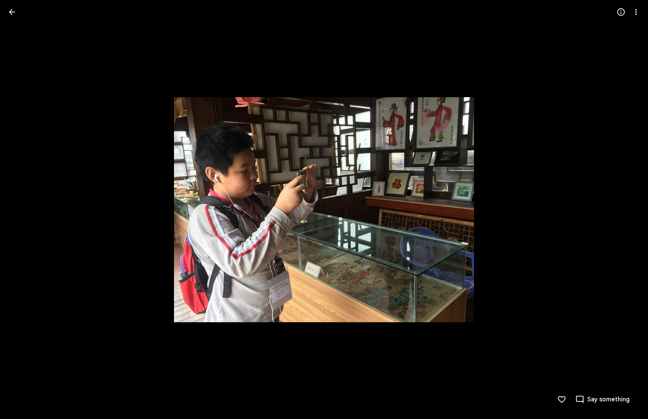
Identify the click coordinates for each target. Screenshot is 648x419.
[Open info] (621, 12)
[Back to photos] (12, 12)
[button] (21, 209)
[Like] (561, 399)
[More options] (636, 12)
